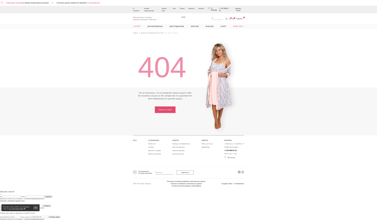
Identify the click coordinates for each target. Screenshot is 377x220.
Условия (151, 147)
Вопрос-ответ (164, 9)
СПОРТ (223, 26)
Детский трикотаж (178, 154)
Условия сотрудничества (149, 9)
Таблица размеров (154, 154)
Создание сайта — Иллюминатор (232, 183)
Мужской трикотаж (178, 150)
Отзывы (182, 8)
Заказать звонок (238, 9)
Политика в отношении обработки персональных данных (186, 181)
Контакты (201, 8)
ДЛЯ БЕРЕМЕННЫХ (155, 26)
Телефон (23, 197)
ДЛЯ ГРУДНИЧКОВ (177, 26)
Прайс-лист (152, 144)
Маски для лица (207, 144)
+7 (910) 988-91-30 (93, 3)
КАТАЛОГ (175, 140)
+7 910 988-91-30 (224, 9)
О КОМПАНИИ (153, 140)
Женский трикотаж (178, 147)
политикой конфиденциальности (34, 199)
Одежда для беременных (181, 144)
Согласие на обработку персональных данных (186, 183)
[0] (230, 19)
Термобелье (206, 147)
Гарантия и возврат (154, 150)
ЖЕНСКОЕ (195, 26)
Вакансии (191, 8)
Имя (1, 197)
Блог (174, 8)
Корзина (240, 18)
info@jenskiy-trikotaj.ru (231, 147)
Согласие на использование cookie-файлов (186, 186)
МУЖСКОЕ (210, 26)
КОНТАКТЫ (228, 140)
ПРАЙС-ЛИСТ (238, 26)
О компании (136, 9)
